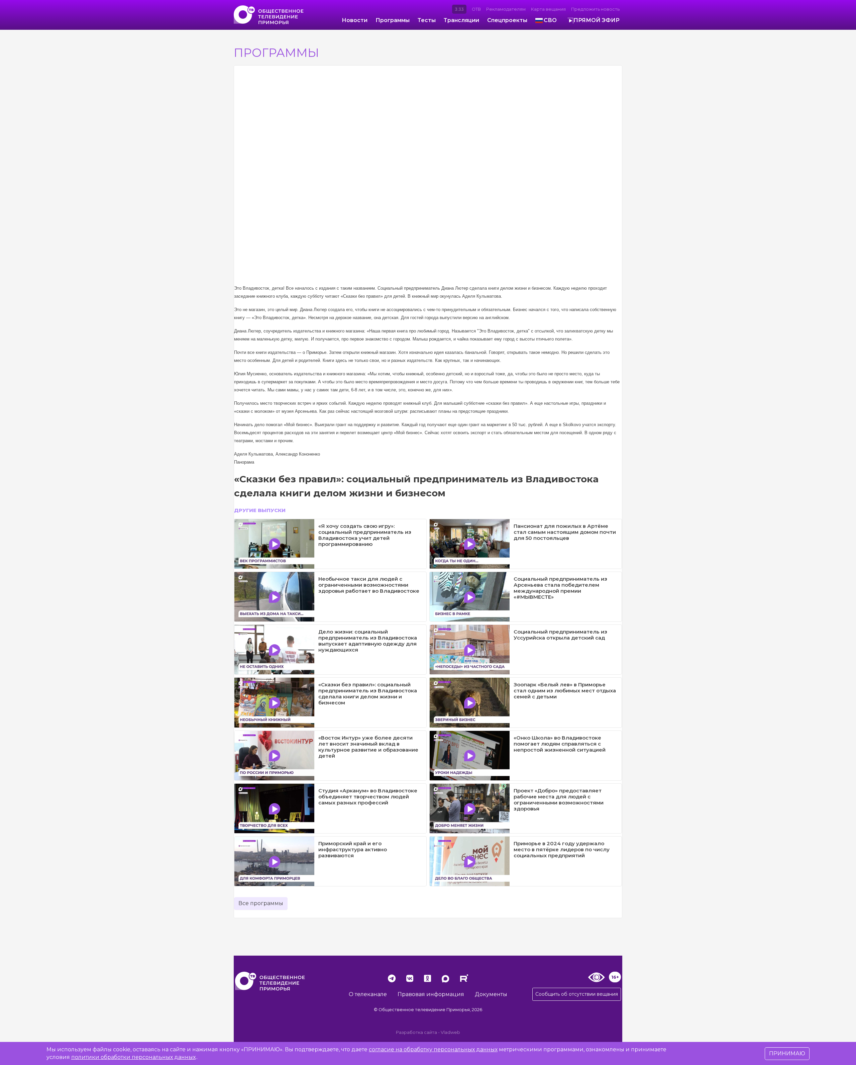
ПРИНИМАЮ (787, 1053)
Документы (491, 994)
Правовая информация (431, 994)
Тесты (427, 20)
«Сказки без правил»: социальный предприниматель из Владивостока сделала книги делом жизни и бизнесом (367, 693)
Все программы (260, 903)
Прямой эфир (596, 20)
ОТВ (476, 9)
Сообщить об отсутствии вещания (576, 994)
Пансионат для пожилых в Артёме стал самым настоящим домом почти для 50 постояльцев (565, 532)
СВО (550, 20)
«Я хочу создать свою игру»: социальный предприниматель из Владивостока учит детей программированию (364, 535)
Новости (354, 20)
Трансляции (461, 20)
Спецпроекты (507, 20)
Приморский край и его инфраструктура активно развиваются (352, 849)
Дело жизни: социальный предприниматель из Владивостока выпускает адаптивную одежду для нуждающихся (367, 640)
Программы (393, 20)
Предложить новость (595, 9)
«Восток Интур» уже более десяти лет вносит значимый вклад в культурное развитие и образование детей (368, 747)
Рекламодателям (506, 9)
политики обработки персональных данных (133, 1057)
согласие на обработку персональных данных (433, 1049)
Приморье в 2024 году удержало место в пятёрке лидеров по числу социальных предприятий (562, 849)
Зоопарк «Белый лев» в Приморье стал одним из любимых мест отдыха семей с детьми (565, 690)
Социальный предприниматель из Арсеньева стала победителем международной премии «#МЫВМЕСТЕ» (560, 588)
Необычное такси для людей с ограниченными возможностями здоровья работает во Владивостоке (368, 585)
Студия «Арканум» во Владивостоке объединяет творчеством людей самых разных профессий (367, 796)
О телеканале (368, 994)
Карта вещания (548, 9)
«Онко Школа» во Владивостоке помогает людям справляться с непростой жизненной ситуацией (560, 744)
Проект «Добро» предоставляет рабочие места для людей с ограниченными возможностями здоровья (559, 799)
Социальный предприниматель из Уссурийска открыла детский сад (560, 634)
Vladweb (450, 1032)
